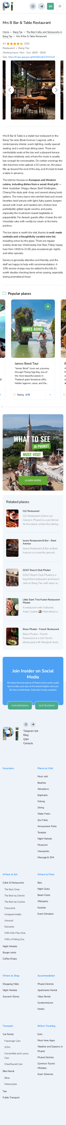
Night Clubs (43, 889)
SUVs (7, 1047)
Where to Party (45, 874)
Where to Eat (10, 874)
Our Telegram (46, 705)
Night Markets (44, 838)
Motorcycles (10, 1084)
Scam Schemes (45, 1074)
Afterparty (42, 901)
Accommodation (46, 975)
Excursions (8, 768)
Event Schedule (45, 913)
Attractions (43, 789)
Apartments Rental (47, 990)
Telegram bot (30, 731)
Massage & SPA (45, 857)
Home (6, 32)
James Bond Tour (27, 363)
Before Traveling (46, 1026)
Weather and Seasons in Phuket (50, 1049)
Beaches (41, 782)
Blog (26, 735)
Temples (41, 832)
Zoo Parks (42, 820)
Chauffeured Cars (13, 1064)
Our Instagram (19, 705)
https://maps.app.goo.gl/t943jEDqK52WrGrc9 (31, 57)
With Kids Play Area (14, 933)
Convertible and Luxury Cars (16, 1056)
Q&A (26, 739)
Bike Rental (8, 1071)
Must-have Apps (46, 1040)
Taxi (5, 1091)
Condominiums (45, 1002)
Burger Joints (9, 952)
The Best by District (14, 895)
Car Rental (8, 1034)
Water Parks (43, 813)
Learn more (33, 480)
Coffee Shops (10, 958)
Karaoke (41, 907)
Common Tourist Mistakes (46, 1066)
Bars (39, 882)
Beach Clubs (43, 895)
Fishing (41, 801)
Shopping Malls (11, 984)
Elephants (42, 795)
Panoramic (9, 908)
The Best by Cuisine (14, 901)
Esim (40, 1034)
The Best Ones (12, 889)
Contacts (28, 743)
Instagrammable (12, 914)
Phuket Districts (45, 984)
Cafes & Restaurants (13, 882)
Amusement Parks (47, 826)
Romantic (9, 926)
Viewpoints (43, 851)
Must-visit (42, 776)
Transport (8, 1026)
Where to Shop (11, 975)
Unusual (8, 920)
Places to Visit (45, 768)
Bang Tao (18, 32)
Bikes (7, 1078)
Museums (42, 845)
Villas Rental (44, 996)
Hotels (41, 1009)
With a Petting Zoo (14, 939)
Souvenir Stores (11, 996)
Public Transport (11, 1097)
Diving (40, 807)
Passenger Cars (12, 1041)
